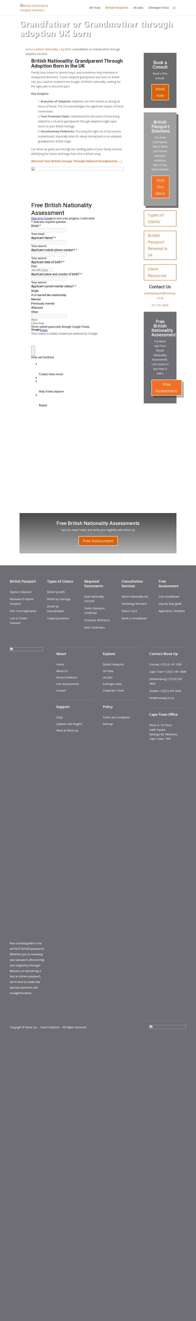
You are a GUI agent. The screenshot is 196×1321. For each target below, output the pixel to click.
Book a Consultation (134, 618)
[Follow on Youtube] (160, 420)
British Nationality (47, 49)
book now (160, 92)
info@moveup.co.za (161, 698)
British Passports (113, 664)
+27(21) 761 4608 (175, 671)
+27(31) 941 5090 (170, 691)
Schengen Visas (158, 7)
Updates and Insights (69, 724)
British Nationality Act (135, 596)
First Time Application (23, 611)
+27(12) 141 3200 (171, 664)
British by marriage (58, 599)
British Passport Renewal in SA (157, 245)
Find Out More (160, 187)
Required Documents (93, 583)
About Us (62, 671)
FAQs (59, 717)
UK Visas (94, 7)
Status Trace (129, 611)
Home (29, 49)
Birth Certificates (94, 627)
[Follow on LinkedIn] (163, 412)
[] (76, 161)
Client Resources (157, 272)
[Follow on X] (155, 412)
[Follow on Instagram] (171, 412)
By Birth (66, 49)
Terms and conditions (116, 717)
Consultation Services (132, 583)
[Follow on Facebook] (148, 412)
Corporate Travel (113, 690)
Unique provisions (58, 618)
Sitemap (108, 724)
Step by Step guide (170, 603)
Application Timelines (172, 611)
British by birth (56, 592)
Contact (61, 690)
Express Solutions (21, 592)
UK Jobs (138, 7)
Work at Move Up (67, 730)
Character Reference (97, 620)
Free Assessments (67, 684)
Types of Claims (156, 218)
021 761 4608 (160, 305)
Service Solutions (66, 677)
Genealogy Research (134, 603)
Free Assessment (167, 387)
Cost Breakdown (169, 596)
